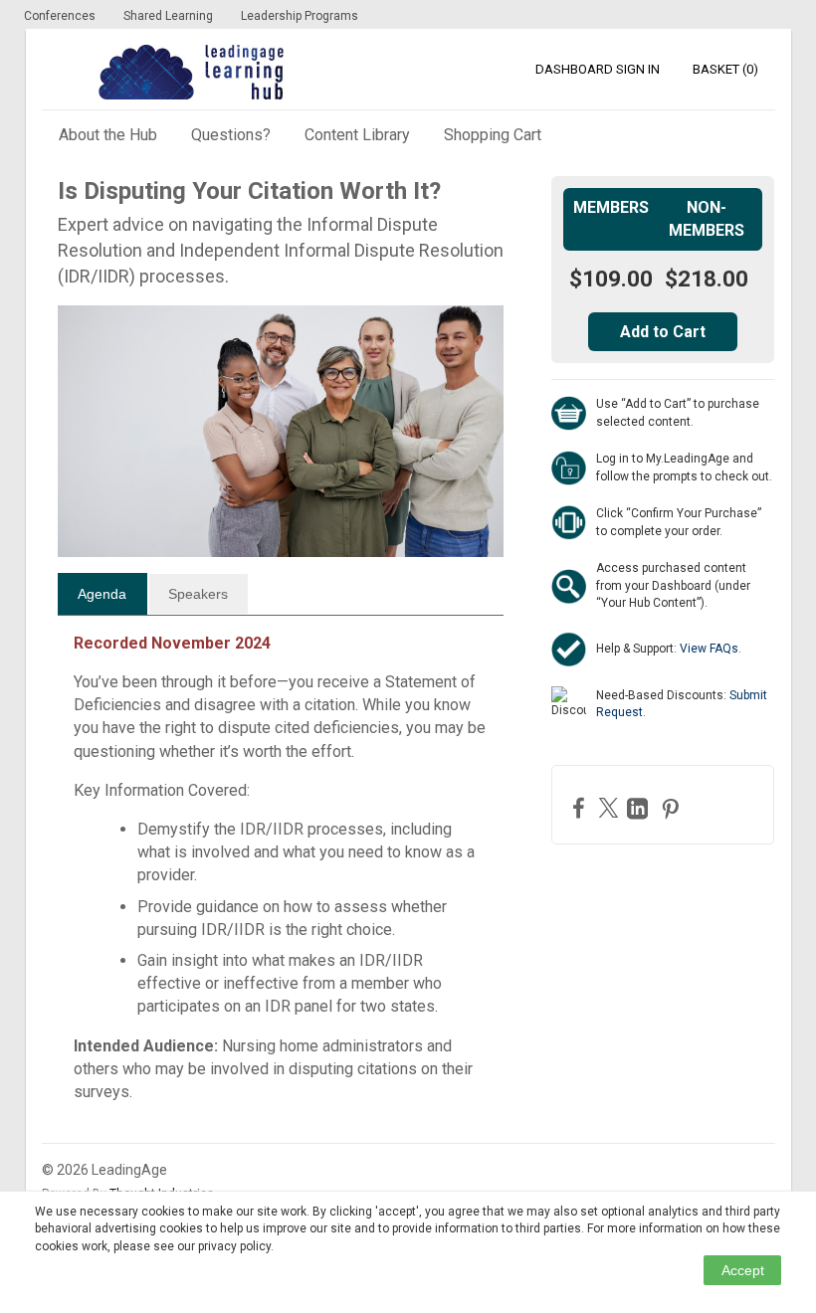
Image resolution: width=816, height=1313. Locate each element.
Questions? (231, 134)
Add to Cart (663, 331)
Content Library (357, 134)
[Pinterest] (673, 808)
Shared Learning (168, 16)
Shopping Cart (492, 134)
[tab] (102, 594)
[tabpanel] (281, 875)
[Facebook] (581, 807)
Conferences (60, 16)
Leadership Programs (299, 16)
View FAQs (709, 649)
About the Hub (108, 134)
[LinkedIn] (640, 808)
